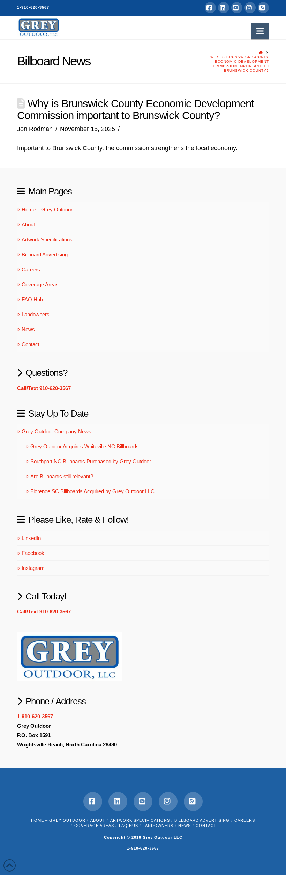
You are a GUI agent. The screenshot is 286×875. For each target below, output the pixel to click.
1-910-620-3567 (33, 7)
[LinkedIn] (223, 7)
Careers (31, 269)
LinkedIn (31, 538)
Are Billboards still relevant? (61, 476)
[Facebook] (210, 7)
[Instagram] (250, 7)
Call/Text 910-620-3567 (44, 388)
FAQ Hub (32, 299)
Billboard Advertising (45, 254)
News (28, 329)
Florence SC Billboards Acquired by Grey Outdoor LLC (92, 491)
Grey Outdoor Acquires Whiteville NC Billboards (84, 446)
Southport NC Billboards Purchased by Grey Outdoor (90, 461)
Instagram (33, 568)
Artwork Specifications (47, 239)
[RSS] (263, 7)
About (28, 224)
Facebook (33, 553)
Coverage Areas (40, 284)
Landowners (36, 314)
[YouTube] (236, 7)
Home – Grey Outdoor (47, 209)
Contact (30, 344)
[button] (260, 31)
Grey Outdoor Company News (56, 431)
